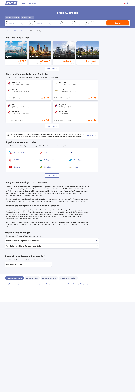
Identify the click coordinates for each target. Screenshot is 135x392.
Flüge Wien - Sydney (12, 284)
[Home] (11, 3)
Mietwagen (32, 3)
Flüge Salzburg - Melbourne (78, 284)
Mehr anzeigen (52, 69)
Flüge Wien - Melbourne (45, 284)
